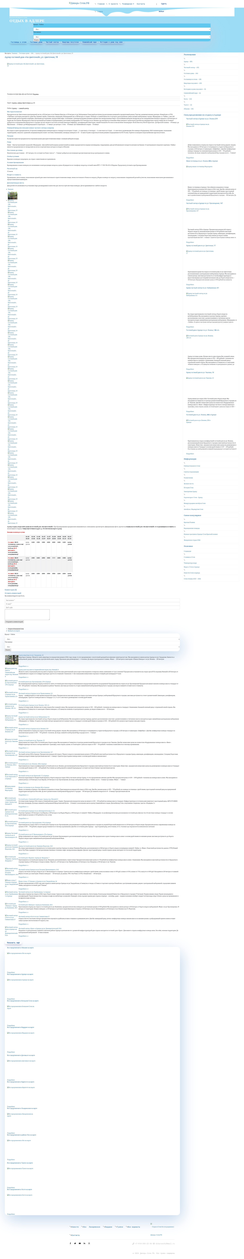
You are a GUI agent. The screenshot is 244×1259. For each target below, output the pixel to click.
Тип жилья (37, 32)
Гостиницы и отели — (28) (192, 79)
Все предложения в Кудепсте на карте (20, 1082)
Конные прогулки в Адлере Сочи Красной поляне (201, 534)
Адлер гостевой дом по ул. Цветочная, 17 (201, 245)
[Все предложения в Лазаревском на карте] (93, 1122)
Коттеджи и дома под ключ (111, 42)
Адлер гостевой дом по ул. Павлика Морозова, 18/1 (36, 846)
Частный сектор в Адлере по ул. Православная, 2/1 (36, 693)
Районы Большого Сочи (192, 466)
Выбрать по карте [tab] (14, 631)
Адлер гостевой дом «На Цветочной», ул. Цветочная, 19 (31, 57)
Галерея (10, 189)
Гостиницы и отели (18, 42)
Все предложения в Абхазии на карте (20, 948)
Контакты (141, 4)
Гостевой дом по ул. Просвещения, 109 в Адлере (35, 682)
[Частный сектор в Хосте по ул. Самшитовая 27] (11, 919)
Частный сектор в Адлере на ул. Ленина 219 (33, 729)
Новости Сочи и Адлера (192, 573)
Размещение (127, 4)
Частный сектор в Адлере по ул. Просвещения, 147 (36, 752)
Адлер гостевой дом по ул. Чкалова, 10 (32, 740)
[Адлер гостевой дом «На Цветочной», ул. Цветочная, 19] (93, 77)
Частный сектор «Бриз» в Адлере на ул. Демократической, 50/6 (40, 928)
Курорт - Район (38, 24)
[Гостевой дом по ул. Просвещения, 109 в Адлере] (11, 684)
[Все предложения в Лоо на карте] (93, 961)
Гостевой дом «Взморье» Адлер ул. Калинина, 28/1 (36, 905)
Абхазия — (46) (189, 109)
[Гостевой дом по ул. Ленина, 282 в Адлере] (11, 766)
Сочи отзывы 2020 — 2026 (192, 579)
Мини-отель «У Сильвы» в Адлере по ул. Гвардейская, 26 (38, 881)
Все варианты (134, 1227)
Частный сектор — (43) (191, 67)
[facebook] (70, 1243)
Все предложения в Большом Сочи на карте (23, 1001)
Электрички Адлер (190, 491)
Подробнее (11, 972)
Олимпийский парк (89, 42)
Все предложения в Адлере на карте (20, 974)
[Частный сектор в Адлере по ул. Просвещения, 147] (11, 755)
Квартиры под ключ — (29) (193, 83)
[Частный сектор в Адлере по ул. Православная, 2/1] (11, 696)
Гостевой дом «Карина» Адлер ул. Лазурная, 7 (34, 858)
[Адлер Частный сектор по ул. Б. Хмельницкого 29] (11, 837)
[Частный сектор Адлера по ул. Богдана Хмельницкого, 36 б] (11, 872)
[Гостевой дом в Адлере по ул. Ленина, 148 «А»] (11, 708)
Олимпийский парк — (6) (192, 93)
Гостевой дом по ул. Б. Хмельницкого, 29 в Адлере (35, 834)
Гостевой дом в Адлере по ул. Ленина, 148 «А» (34, 705)
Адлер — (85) (188, 61)
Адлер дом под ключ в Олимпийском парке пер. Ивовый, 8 (39, 670)
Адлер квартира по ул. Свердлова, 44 (31, 655)
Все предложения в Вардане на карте (20, 1027)
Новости (75, 1227)
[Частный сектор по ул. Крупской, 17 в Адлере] (11, 778)
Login (100, 11)
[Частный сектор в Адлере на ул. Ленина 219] (11, 731)
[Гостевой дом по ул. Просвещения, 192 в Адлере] (11, 825)
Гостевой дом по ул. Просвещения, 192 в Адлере (35, 822)
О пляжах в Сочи (189, 557)
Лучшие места (189, 484)
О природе (187, 551)
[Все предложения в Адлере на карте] (93, 988)
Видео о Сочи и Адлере (192, 567)
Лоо (84, 1227)
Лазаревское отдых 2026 (192, 540)
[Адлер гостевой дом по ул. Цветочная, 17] (212, 259)
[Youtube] (79, 1243)
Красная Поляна (189, 522)
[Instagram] (89, 1243)
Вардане (108, 1227)
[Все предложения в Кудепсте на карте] (93, 1096)
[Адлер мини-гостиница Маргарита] (11, 790)
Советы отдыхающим (191, 472)
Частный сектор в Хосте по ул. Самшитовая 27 (34, 916)
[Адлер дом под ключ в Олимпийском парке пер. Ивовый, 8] (11, 672)
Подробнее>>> (23, 666)
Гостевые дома (36, 42)
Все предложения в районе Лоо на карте (21, 1135)
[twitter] (75, 1243)
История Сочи (188, 487)
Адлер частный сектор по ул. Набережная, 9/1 (34, 717)
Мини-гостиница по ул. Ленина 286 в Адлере (34, 787)
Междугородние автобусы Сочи (194, 503)
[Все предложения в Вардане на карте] (93, 1041)
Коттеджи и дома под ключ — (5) (195, 89)
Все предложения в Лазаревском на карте (22, 1108)
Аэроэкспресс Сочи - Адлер (193, 497)
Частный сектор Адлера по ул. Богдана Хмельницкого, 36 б (39, 869)
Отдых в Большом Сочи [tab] (16, 629)
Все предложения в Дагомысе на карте (21, 1055)
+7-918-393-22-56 (144, 1243)
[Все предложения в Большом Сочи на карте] (93, 1015)
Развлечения (188, 478)
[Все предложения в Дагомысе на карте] (93, 1069)
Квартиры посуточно (70, 42)
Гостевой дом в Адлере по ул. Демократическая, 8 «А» (37, 811)
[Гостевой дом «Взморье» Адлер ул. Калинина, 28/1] (11, 907)
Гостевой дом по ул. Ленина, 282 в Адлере (33, 764)
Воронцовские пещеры (192, 528)
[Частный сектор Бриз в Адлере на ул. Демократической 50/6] (11, 931)
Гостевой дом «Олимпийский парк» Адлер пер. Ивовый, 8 (38, 799)
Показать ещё (13, 942)
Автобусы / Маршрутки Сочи (193, 509)
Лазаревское (94, 1227)
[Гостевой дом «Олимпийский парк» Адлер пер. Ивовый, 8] (11, 802)
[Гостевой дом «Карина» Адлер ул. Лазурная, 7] (11, 860)
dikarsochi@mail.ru (165, 1243)
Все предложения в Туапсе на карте (20, 1163)
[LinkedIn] (84, 1243)
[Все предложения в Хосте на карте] (93, 1203)
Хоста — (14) (188, 99)
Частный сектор (52, 42)
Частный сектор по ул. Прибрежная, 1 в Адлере (35, 892)
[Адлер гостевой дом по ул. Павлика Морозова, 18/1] (11, 849)
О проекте (113, 4)
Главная (101, 4)
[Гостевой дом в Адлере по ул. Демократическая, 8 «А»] (11, 813)
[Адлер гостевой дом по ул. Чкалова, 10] (11, 743)
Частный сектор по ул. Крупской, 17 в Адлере (34, 776)
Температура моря (190, 563)
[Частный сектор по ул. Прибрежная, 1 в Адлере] (11, 896)
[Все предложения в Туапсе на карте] (93, 1177)
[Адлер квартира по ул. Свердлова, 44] (11, 660)
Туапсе (120, 1227)
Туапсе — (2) (188, 105)
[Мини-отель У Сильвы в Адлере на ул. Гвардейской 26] (11, 884)
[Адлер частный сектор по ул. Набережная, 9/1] (11, 719)
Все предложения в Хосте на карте (19, 1189)
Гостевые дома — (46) (191, 73)
